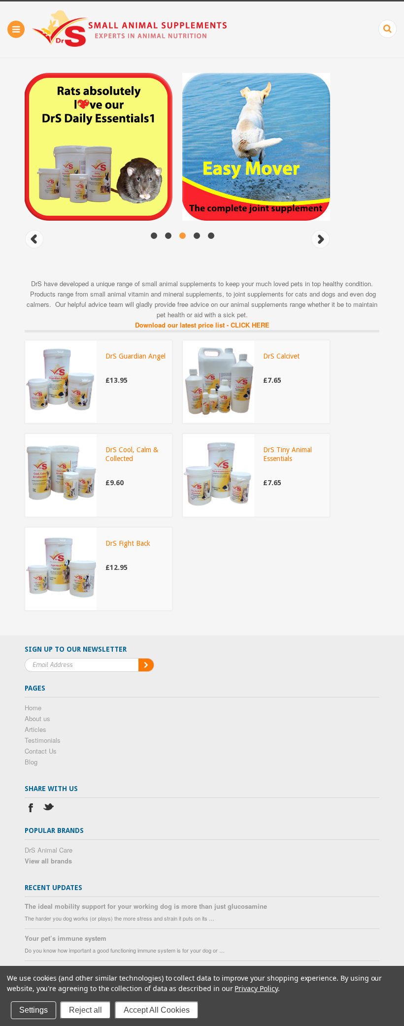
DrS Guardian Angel (135, 356)
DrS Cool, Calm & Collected (131, 454)
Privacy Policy (256, 988)
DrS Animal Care (48, 850)
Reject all (85, 1010)
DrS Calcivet (281, 356)
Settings (33, 1010)
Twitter (49, 809)
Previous (34, 239)
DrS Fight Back (127, 543)
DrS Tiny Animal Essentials (287, 454)
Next (320, 239)
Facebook (31, 809)
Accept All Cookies (157, 1010)
